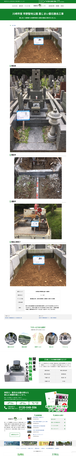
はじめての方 (23, 448)
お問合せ (62, 5)
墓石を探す (53, 419)
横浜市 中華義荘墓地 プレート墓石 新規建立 (48, 317)
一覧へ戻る (13, 25)
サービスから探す (54, 425)
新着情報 (57, 5)
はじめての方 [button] (14, 5)
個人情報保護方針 (50, 448)
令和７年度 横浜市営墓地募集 (38, 430)
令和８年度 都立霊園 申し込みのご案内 (40, 421)
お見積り (41, 1)
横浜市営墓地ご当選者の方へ (38, 417)
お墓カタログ (30, 448)
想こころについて (54, 428)
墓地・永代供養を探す (55, 422)
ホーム (18, 448)
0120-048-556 (51, 1)
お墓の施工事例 (51, 5)
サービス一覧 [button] (27, 5)
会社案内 (57, 448)
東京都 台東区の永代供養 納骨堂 (39, 425)
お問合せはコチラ (15, 434)
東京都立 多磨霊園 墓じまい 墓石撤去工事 (13, 317)
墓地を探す (21, 5)
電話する (56, 454)
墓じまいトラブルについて (38, 434)
